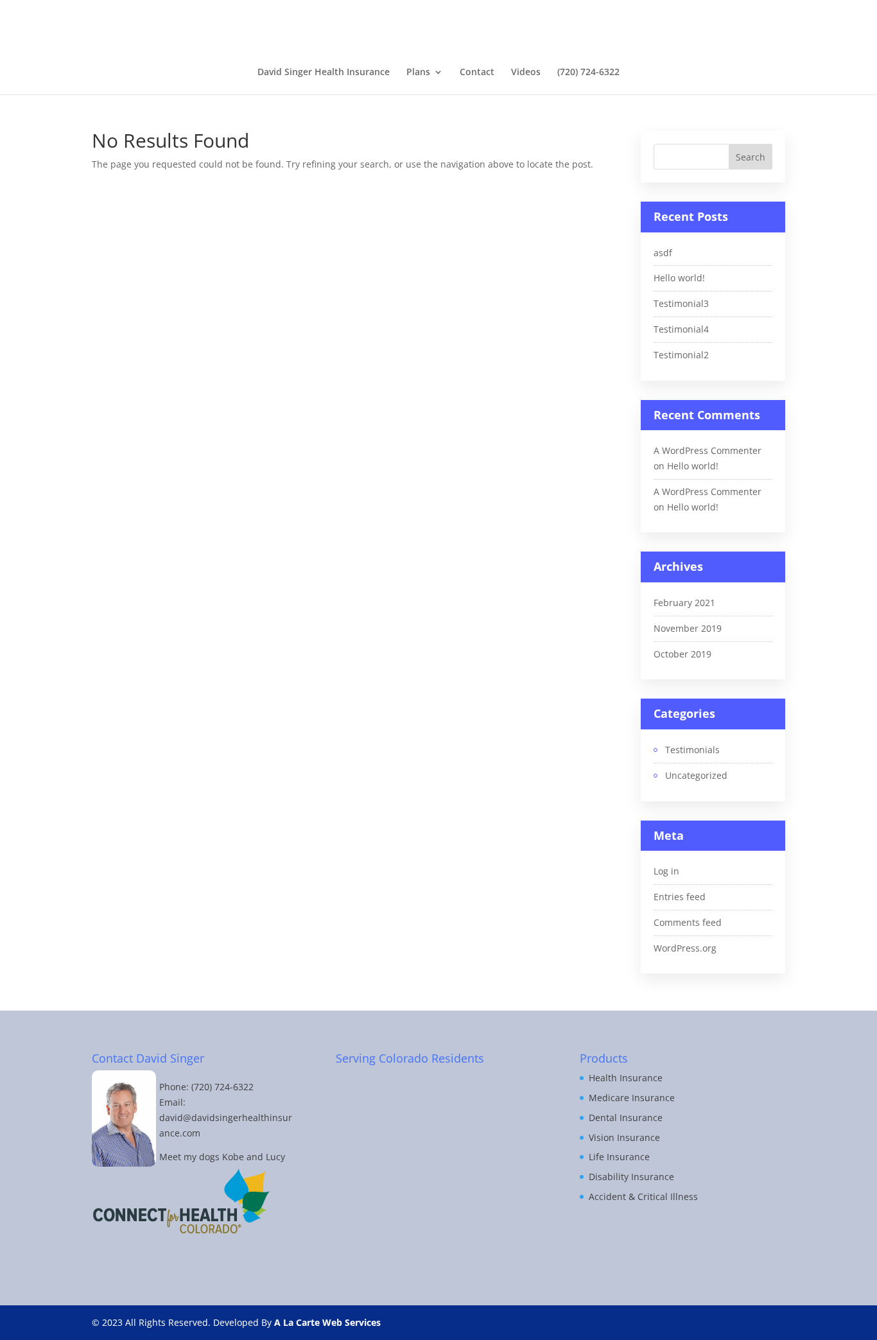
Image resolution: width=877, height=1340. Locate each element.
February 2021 (684, 602)
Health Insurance (626, 1078)
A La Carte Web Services (327, 1322)
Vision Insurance (624, 1137)
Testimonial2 (681, 355)
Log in (666, 871)
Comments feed (688, 922)
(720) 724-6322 (588, 72)
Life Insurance (619, 1157)
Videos (526, 72)
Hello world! (679, 278)
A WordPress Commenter (707, 450)
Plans (418, 72)
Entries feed (680, 897)
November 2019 (688, 628)
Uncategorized (696, 775)
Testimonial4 (681, 329)
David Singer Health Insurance (323, 72)
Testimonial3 (681, 303)
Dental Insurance (626, 1117)
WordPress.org (685, 948)
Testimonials (692, 750)
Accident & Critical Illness (643, 1196)
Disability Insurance (631, 1176)
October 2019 (682, 654)
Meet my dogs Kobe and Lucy (222, 1157)
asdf (663, 253)
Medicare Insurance (632, 1098)
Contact (477, 72)
